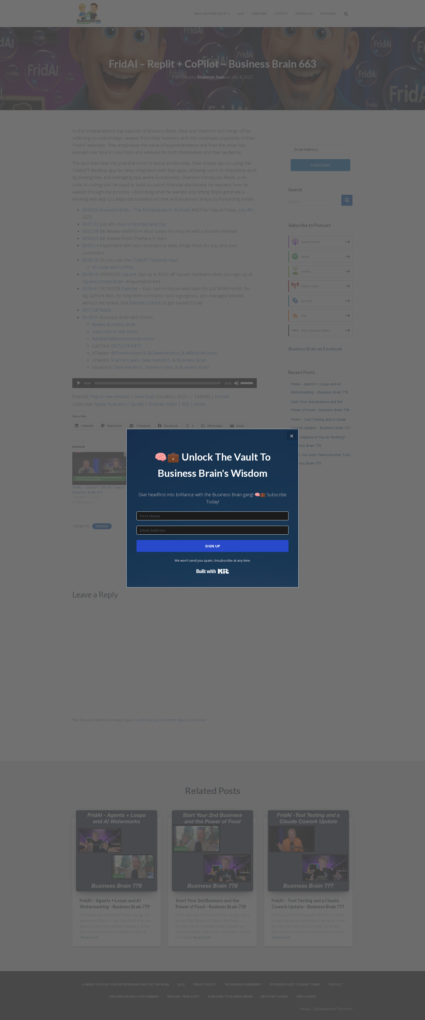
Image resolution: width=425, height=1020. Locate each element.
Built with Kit (212, 571)
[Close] (292, 436)
